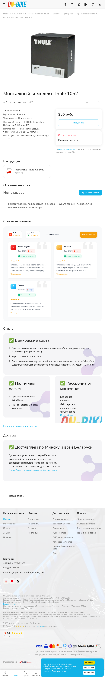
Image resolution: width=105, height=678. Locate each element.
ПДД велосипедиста (62, 537)
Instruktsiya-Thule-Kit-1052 (29, 169)
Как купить (33, 523)
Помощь (81, 513)
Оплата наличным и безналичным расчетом (79, 651)
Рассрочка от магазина (89, 528)
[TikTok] (18, 581)
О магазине (34, 519)
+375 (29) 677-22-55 (14, 563)
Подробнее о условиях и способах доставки (33, 470)
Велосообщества (61, 523)
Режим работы (9, 604)
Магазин (32, 513)
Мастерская (9, 523)
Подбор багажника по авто (63, 547)
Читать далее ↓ (16, 274)
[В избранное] (87, 102)
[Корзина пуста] (99, 4)
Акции (6, 532)
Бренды (7, 537)
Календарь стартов (62, 541)
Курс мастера (59, 532)
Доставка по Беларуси (46, 651)
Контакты (33, 532)
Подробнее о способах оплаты (20, 426)
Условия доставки (86, 523)
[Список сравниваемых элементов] (85, 4)
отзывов (40, 626)
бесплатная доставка (68, 149)
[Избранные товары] (93, 4)
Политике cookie (59, 671)
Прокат (7, 528)
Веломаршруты (60, 519)
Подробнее (66, 415)
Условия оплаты (85, 519)
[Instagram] (6, 581)
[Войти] (79, 4)
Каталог (7, 519)
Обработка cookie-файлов (69, 654)
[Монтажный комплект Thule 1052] (52, 55)
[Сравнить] (93, 102)
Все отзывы (87, 234)
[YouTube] (12, 581)
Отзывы (32, 528)
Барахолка (58, 528)
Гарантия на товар (86, 532)
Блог (54, 553)
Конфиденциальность (45, 654)
